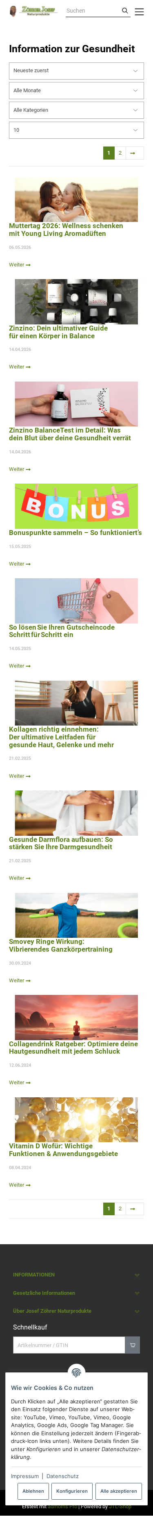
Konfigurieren (72, 1491)
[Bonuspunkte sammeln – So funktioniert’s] (76, 506)
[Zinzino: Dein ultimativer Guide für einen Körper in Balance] (76, 301)
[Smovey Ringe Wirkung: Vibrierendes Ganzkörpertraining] (76, 915)
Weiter (17, 265)
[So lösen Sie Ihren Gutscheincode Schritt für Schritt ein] (76, 600)
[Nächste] (135, 152)
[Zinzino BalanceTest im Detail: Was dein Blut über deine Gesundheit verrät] (76, 404)
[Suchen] (125, 11)
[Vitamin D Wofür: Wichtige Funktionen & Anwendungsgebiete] (76, 1119)
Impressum (25, 1476)
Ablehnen (33, 1491)
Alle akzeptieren (118, 1491)
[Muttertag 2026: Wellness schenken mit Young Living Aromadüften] (76, 199)
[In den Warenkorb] (132, 1345)
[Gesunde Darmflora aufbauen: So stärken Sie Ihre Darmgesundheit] (76, 812)
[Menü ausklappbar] (139, 11)
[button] (76, 1275)
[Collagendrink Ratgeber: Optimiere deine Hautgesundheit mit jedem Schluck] (76, 1017)
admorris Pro (62, 1506)
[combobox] (93, 11)
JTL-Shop (120, 1506)
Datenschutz (63, 1476)
